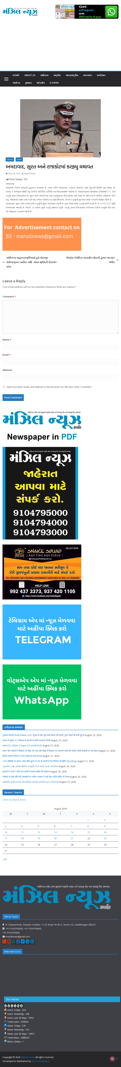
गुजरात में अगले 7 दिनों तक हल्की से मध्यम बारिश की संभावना (26, 771)
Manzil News (29, 173)
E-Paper (54, 82)
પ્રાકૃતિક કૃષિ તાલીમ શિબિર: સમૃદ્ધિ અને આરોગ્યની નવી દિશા (30, 766)
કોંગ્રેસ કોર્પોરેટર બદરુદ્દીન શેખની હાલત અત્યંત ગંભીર (90, 260)
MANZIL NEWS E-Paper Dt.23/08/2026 (22, 745)
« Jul (5, 859)
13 (55, 832)
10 (6, 832)
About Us (29, 75)
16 (105, 832)
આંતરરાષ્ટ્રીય (72, 75)
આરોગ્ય (16, 82)
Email (7, 355)
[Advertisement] (60, 47)
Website (7, 370)
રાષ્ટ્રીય (57, 75)
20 (55, 838)
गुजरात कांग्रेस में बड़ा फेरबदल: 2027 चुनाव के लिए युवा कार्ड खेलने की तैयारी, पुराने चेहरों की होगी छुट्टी (43, 735)
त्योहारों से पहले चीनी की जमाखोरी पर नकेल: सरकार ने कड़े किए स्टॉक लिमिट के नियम (36, 776)
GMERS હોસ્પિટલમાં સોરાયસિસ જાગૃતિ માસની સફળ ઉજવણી (31, 781)
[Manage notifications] (112, 1058)
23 (105, 838)
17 (6, 838)
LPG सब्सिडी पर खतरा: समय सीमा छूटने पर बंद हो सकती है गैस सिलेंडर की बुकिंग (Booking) (40, 761)
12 (39, 832)
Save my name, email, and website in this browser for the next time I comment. (49, 387)
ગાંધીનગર (44, 75)
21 (72, 838)
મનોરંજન (101, 75)
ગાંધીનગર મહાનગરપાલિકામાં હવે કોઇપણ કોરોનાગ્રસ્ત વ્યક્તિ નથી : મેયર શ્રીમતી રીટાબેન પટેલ (31, 262)
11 (22, 832)
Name (7, 339)
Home (16, 75)
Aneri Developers (40, 1061)
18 (22, 838)
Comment (9, 296)
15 (88, 832)
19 (39, 838)
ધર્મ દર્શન (41, 82)
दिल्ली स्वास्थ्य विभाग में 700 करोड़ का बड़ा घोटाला (22, 755)
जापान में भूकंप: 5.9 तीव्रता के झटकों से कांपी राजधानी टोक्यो (26, 740)
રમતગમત (87, 75)
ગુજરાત (28, 82)
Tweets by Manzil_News (14, 799)
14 (72, 832)
